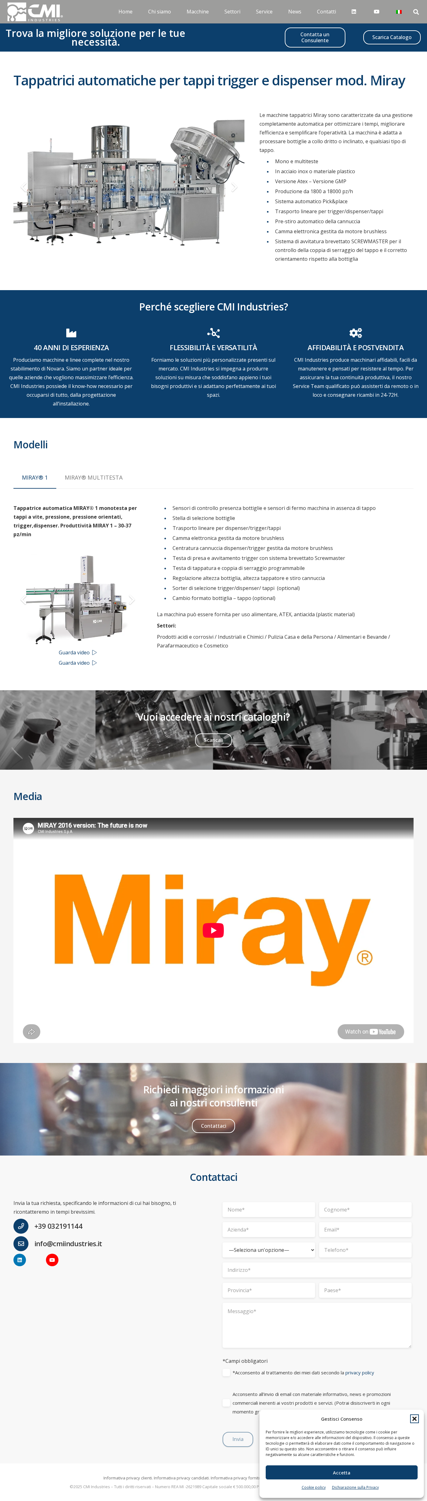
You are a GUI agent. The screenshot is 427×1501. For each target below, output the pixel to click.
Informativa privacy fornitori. (237, 1478)
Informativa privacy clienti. (128, 1478)
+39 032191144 (58, 1226)
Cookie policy (314, 1487)
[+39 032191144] (23, 1226)
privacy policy (359, 1372)
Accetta (341, 1472)
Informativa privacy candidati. (182, 1478)
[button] (414, 1419)
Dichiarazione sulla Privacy (355, 1487)
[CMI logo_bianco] (35, 12)
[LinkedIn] (19, 1260)
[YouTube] (52, 1260)
